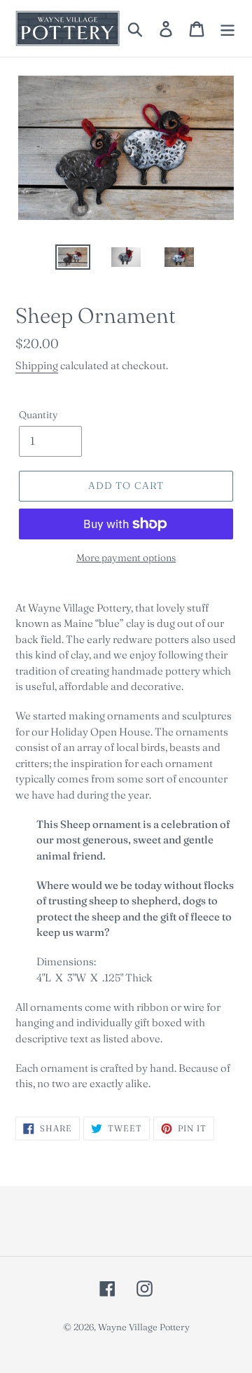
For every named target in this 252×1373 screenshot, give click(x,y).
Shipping (36, 365)
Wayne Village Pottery (144, 1326)
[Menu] (227, 29)
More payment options (126, 557)
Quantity (38, 414)
